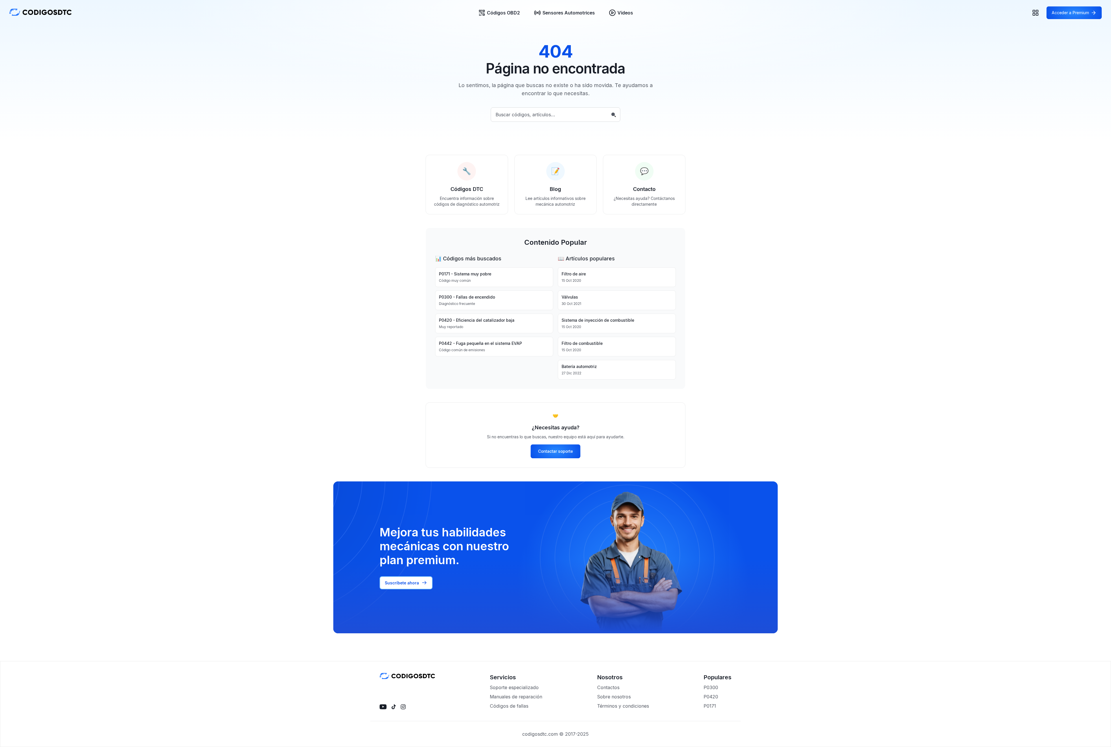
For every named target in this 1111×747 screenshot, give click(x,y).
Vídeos (625, 13)
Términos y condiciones (623, 706)
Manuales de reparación (516, 697)
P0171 (710, 706)
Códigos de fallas (509, 706)
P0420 (711, 697)
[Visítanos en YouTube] (383, 706)
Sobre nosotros (614, 697)
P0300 (711, 687)
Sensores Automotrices (568, 13)
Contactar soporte (555, 451)
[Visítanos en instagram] (403, 706)
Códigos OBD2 (503, 13)
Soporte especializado (514, 687)
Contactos (608, 687)
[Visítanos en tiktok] (393, 706)
